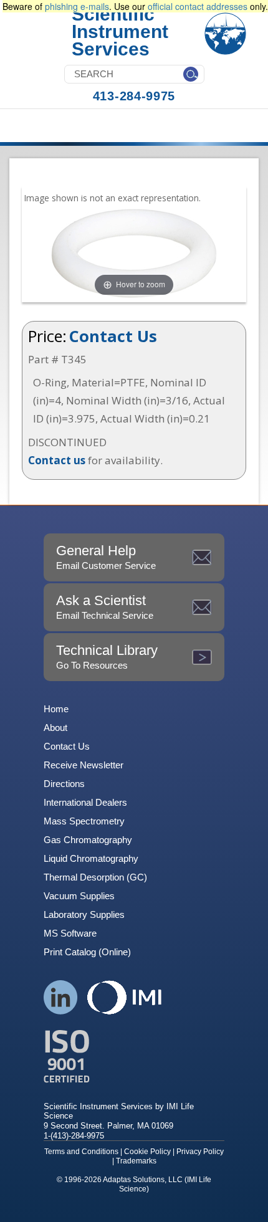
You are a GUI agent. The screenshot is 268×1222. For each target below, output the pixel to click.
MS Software (70, 933)
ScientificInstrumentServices (120, 31)
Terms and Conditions (81, 1151)
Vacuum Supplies (79, 895)
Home (56, 709)
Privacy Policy (200, 1151)
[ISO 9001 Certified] (134, 1056)
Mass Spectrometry (84, 821)
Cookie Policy (147, 1151)
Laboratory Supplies (84, 914)
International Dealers (85, 802)
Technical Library (107, 656)
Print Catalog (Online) (87, 952)
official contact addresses (197, 6)
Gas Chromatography (88, 839)
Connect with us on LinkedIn (61, 997)
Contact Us (113, 335)
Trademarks (136, 1161)
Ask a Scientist (104, 607)
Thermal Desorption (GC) (95, 877)
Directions (64, 783)
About (55, 727)
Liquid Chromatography (91, 858)
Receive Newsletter (83, 765)
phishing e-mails (77, 6)
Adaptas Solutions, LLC (143, 1179)
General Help (106, 557)
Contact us (56, 460)
